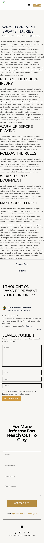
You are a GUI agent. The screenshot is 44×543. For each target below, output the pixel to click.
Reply (39, 329)
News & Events (18, 36)
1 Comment (6, 36)
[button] (29, 5)
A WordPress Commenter (19, 307)
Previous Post (22, 264)
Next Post (22, 271)
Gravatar (29, 326)
